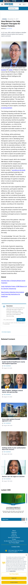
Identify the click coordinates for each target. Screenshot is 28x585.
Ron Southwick (7, 365)
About (14, 530)
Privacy (14, 539)
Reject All (14, 578)
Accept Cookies (14, 582)
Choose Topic (12, 8)
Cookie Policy (12, 571)
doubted (3, 70)
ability (11, 70)
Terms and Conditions (14, 537)
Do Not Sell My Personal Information (14, 541)
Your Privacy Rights (14, 542)
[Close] (26, 555)
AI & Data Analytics (6, 332)
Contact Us (14, 536)
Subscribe (20, 319)
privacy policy (7, 324)
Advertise (14, 532)
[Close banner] (26, 2)
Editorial (14, 534)
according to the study (18, 170)
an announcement (6, 108)
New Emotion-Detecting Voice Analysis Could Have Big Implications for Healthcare (12, 294)
